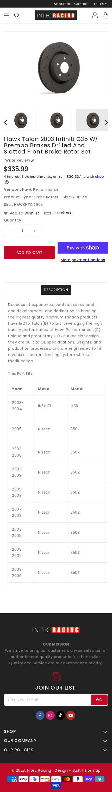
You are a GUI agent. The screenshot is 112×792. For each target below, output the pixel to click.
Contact (81, 3)
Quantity (12, 220)
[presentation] (5, 122)
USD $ (99, 4)
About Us (62, 3)
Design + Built (68, 770)
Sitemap (92, 770)
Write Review (17, 160)
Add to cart (29, 252)
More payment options (83, 259)
